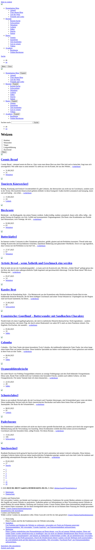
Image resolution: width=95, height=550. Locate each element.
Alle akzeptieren (17, 511)
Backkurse (14, 50)
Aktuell (13, 10)
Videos (12, 46)
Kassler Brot (8, 289)
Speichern (5, 546)
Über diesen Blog (16, 12)
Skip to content (6, 2)
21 (6, 482)
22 (6, 484)
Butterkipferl (9, 236)
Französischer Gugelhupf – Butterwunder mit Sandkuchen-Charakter (42, 315)
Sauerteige (14, 40)
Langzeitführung (10, 147)
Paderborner (8, 421)
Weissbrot (13, 25)
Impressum (10, 492)
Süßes (12, 29)
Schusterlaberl (9, 395)
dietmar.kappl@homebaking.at (65, 488)
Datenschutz (10, 494)
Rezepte (8, 19)
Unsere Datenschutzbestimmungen (19, 509)
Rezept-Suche (15, 21)
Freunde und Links (17, 17)
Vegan (6, 145)
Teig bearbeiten (15, 42)
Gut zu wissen (15, 44)
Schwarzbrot (14, 23)
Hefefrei (7, 140)
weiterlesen (76, 166)
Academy (9, 48)
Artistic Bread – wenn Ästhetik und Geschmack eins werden (36, 263)
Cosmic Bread (9, 159)
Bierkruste (7, 210)
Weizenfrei (8, 143)
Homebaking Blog (12, 8)
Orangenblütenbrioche (14, 368)
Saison (12, 33)
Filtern (4, 152)
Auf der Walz (15, 15)
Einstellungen (6, 511)
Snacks (12, 31)
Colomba (6, 342)
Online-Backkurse (17, 52)
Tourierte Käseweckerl (14, 183)
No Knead (7, 150)
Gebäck (13, 27)
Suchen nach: (6, 122)
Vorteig (13, 38)
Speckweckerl (9, 448)
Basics (8, 35)
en (6, 62)
